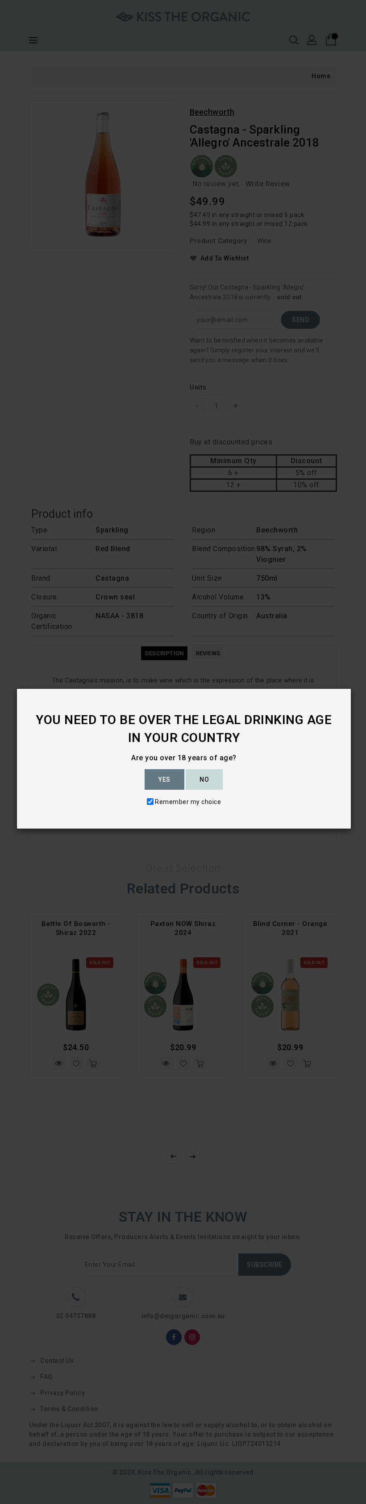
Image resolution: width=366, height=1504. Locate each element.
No (204, 779)
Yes (164, 779)
